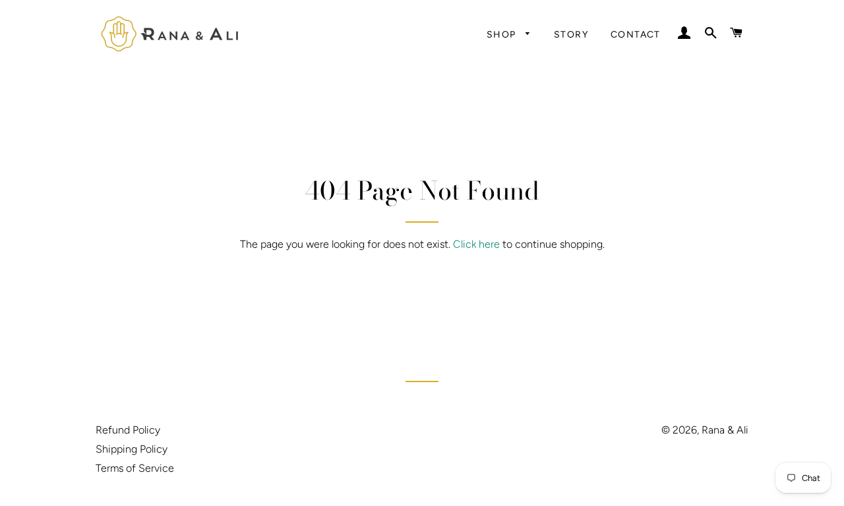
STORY (571, 34)
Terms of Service (135, 468)
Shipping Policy (131, 449)
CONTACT (636, 34)
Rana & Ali (725, 430)
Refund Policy (128, 430)
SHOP (503, 34)
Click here (476, 244)
